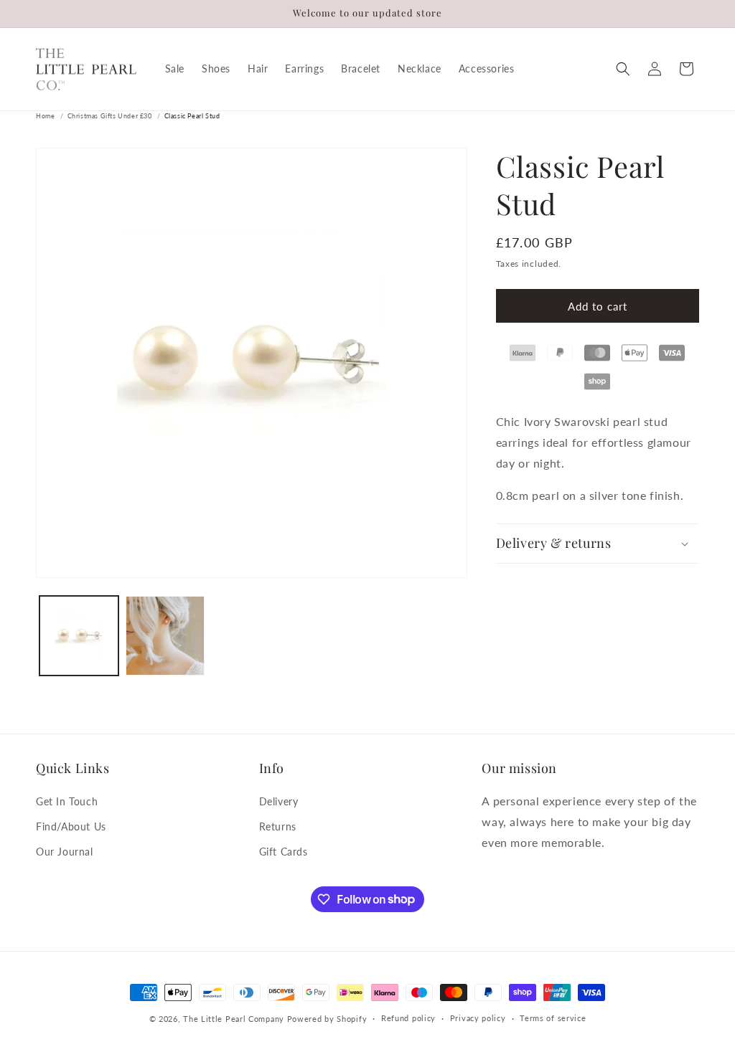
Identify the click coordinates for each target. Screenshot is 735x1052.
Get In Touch (67, 801)
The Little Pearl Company (233, 1018)
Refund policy (408, 1018)
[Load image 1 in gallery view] (78, 635)
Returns (277, 826)
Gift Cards (283, 851)
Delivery (279, 801)
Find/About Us (71, 826)
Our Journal (64, 851)
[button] (623, 69)
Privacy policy (478, 1018)
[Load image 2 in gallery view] (165, 635)
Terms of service (553, 1018)
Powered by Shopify (327, 1018)
